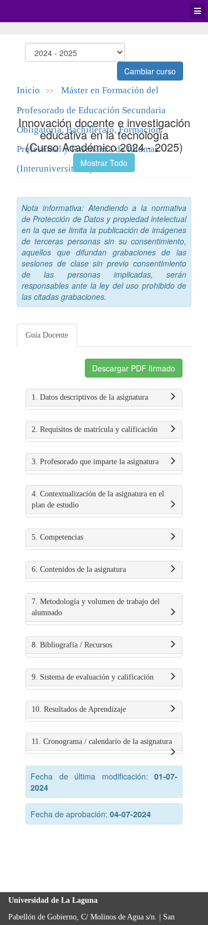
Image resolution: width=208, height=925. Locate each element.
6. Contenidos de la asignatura (79, 569)
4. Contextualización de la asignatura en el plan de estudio (98, 499)
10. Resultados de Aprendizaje (79, 709)
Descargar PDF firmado (133, 368)
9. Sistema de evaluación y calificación (93, 677)
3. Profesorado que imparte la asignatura (95, 462)
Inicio (28, 90)
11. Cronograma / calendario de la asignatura (102, 741)
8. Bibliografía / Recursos (72, 645)
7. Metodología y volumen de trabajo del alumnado (96, 607)
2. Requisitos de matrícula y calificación (95, 429)
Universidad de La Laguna (39, 11)
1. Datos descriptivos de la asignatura (90, 397)
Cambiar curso (150, 71)
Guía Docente (47, 335)
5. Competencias (57, 537)
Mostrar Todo (104, 162)
